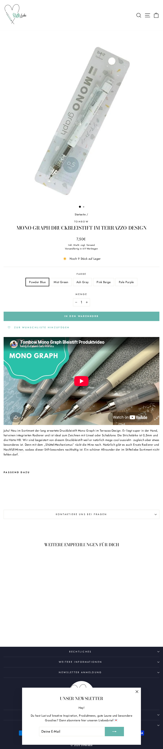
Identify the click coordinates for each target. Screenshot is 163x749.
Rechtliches (80, 651)
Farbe (82, 274)
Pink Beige (104, 282)
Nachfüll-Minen (13, 449)
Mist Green (61, 282)
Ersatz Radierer (143, 444)
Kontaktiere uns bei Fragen (81, 514)
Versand (90, 245)
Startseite (80, 214)
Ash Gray (82, 282)
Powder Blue (37, 282)
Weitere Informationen (80, 662)
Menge (81, 294)
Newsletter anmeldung (80, 672)
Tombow (81, 221)
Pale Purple (126, 282)
